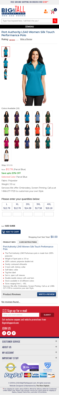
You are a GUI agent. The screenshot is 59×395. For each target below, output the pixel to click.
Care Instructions (28, 242)
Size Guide (10, 226)
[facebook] (4, 333)
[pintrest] (14, 333)
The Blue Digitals (42, 386)
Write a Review (26, 39)
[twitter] (9, 333)
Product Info (9, 242)
